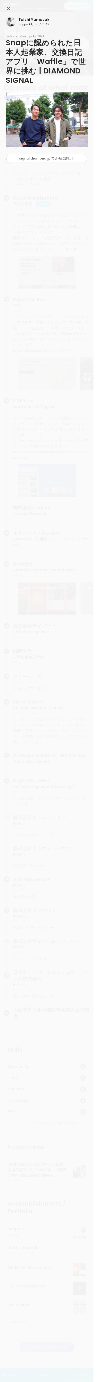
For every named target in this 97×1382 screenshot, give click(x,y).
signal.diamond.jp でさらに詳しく (46, 158)
